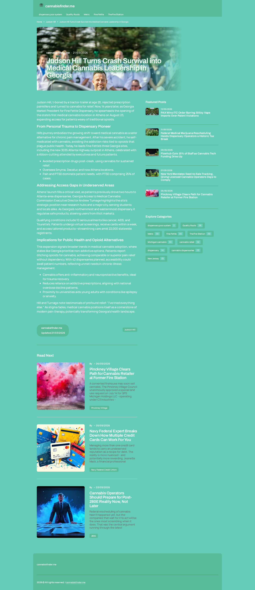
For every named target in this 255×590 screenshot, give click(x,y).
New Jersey (156, 258)
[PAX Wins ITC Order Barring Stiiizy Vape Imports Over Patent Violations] (152, 114)
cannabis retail (189, 242)
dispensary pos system (50, 14)
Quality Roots (73, 14)
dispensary (156, 250)
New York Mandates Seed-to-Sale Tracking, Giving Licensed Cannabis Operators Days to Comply (188, 177)
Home (39, 21)
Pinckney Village (99, 407)
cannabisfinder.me (75, 582)
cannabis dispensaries (185, 250)
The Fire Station (116, 14)
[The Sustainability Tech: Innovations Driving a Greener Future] (61, 386)
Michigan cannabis (160, 242)
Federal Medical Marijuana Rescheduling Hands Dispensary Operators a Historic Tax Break (187, 136)
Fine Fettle (99, 14)
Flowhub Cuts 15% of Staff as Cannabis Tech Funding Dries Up (188, 155)
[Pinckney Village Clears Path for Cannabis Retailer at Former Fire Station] (152, 196)
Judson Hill (51, 21)
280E (93, 535)
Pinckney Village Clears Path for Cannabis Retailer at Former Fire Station (187, 196)
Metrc (86, 14)
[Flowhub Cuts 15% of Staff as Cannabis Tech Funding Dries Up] (152, 155)
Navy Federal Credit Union (104, 469)
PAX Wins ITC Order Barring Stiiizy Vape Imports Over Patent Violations (185, 114)
